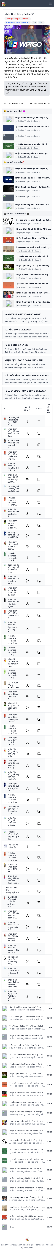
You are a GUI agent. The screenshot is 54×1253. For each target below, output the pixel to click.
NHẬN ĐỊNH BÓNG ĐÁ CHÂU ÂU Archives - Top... (12, 902)
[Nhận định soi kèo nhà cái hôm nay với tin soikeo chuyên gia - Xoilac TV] (8, 276)
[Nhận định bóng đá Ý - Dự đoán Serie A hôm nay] (8, 206)
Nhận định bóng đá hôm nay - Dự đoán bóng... (13, 879)
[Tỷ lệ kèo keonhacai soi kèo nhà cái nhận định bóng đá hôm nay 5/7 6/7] (8, 146)
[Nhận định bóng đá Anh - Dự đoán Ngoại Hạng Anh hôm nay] (8, 188)
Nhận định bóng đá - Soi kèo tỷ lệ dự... (13, 534)
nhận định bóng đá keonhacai (30, 1244)
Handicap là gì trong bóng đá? (15, 103)
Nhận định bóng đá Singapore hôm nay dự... (12, 627)
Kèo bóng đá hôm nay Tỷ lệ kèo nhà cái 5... (13, 810)
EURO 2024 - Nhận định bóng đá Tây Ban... (13, 868)
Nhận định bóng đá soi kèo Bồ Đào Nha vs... (13, 455)
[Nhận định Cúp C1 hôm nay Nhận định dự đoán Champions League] (8, 303)
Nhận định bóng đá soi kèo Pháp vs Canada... (13, 718)
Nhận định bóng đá (13, 845)
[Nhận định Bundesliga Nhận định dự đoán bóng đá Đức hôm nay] (8, 119)
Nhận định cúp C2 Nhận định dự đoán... (13, 545)
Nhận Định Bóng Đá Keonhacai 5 (28, 121)
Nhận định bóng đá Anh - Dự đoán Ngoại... (13, 603)
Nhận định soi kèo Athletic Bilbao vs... (12, 524)
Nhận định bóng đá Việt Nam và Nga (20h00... (13, 478)
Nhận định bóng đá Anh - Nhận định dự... (13, 695)
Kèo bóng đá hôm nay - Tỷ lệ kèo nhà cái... (13, 568)
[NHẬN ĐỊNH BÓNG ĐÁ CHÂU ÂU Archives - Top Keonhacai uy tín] (8, 230)
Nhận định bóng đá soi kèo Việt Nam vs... (13, 614)
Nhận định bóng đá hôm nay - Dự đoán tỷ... (13, 764)
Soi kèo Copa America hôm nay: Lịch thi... (13, 444)
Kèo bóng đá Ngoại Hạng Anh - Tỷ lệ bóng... (13, 421)
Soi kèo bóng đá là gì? (38, 103)
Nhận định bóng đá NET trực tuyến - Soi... (13, 787)
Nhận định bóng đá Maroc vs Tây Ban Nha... (13, 949)
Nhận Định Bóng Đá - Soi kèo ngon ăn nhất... (13, 926)
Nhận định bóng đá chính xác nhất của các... (12, 823)
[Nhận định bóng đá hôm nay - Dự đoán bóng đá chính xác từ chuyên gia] (8, 294)
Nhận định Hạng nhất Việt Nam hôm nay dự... (12, 996)
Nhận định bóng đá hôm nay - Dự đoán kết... (13, 914)
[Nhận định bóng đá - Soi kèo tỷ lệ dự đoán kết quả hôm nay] (8, 179)
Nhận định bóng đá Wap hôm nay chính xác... (13, 775)
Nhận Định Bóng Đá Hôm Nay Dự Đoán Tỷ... (13, 467)
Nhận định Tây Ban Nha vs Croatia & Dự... (13, 972)
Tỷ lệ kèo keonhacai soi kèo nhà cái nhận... (13, 501)
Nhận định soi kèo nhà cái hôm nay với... (13, 662)
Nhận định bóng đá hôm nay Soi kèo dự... (13, 513)
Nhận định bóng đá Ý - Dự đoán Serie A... (13, 741)
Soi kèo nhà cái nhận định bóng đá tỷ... (13, 960)
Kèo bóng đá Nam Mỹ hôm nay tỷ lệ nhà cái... (13, 490)
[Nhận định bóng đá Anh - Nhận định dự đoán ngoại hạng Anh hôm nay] (8, 155)
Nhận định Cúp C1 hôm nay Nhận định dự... (13, 937)
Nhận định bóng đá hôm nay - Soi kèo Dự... (13, 432)
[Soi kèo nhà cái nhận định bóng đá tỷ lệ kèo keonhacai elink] (8, 221)
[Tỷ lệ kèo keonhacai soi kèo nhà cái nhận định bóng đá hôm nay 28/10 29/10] (8, 285)
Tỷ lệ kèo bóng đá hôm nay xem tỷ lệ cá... (14, 835)
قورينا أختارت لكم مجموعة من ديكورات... (13, 684)
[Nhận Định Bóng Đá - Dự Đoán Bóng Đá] (8, 267)
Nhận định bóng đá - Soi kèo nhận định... (13, 580)
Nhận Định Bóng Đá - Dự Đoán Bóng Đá (13, 706)
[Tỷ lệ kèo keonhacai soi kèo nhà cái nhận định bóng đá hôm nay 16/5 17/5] (8, 128)
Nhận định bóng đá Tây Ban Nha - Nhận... (13, 752)
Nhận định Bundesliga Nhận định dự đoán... (13, 591)
